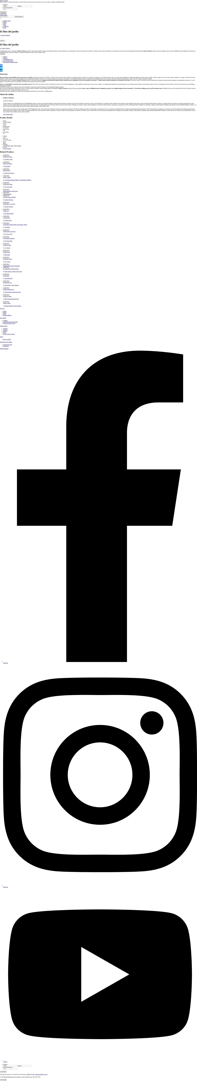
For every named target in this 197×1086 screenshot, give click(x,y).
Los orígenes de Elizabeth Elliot (11, 269)
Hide (3, 13)
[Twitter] (98, 68)
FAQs (4, 332)
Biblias (4, 22)
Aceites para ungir (7, 344)
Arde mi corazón (7, 194)
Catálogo (5, 320)
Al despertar (6, 275)
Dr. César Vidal (8, 187)
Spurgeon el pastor (7, 156)
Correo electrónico (8, 7)
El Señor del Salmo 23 (8, 289)
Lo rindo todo (6, 217)
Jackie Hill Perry (9, 278)
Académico (6, 26)
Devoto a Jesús (6, 303)
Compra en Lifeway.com (9, 323)
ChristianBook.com (8, 59)
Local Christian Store (8, 60)
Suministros (6, 346)
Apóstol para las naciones (9, 231)
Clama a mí (6, 211)
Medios (5, 331)
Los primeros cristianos (8, 238)
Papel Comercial (7, 148)
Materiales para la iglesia (6, 342)
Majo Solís (7, 254)
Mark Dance (8, 285)
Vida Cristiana (17, 145)
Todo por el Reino (7, 163)
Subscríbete (3, 12)
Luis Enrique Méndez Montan (12, 180)
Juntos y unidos (7, 177)
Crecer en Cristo (7, 245)
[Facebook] (98, 65)
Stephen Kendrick (9, 306)
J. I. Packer (7, 248)
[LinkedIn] (98, 70)
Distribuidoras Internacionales (10, 62)
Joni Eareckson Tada (17, 271)
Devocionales (6, 145)
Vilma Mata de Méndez (25, 180)
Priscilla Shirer (8, 220)
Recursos (2, 308)
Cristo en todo (6, 252)
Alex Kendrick (17, 306)
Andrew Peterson (5, 35)
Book (4, 143)
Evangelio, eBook (7, 259)
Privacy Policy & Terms (9, 334)
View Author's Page (8, 114)
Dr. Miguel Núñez (9, 213)
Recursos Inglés (7, 339)
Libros (4, 23)
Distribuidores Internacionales (10, 322)
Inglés (4, 27)
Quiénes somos (6, 20)
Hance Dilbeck (15, 285)
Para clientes (3, 318)
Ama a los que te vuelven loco (10, 191)
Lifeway (5, 56)
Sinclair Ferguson (16, 292)
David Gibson (8, 292)
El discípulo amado (7, 184)
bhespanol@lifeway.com (41, 1074)
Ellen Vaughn (8, 271)
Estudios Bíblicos (7, 315)
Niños (4, 25)
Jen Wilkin (7, 227)
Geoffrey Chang (9, 159)
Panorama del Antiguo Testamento (11, 266)
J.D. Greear (7, 261)
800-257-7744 (30, 1074)
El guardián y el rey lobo (9, 204)
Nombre (5, 4)
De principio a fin (7, 282)
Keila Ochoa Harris (9, 173)
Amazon (5, 58)
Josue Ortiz (7, 166)
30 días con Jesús (7, 296)
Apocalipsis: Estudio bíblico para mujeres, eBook (15, 224)
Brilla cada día (6, 170)
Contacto (5, 328)
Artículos (5, 330)
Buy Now (3, 54)
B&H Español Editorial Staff (12, 299)
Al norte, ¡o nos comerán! (9, 197)
